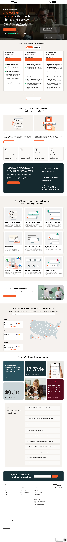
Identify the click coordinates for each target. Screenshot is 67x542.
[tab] (29, 47)
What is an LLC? (37, 494)
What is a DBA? (37, 499)
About (6, 487)
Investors (6, 492)
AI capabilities (36, 487)
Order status (22, 487)
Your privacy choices (6, 528)
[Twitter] (61, 487)
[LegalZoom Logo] (14, 2)
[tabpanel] (33, 74)
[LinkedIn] (57, 487)
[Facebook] (59, 487)
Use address (13, 326)
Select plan (13, 59)
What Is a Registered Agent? (39, 504)
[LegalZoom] (57, 485)
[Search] (50, 2)
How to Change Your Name (39, 497)
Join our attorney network (24, 492)
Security (21, 494)
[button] (51, 292)
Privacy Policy (6, 524)
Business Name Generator (39, 490)
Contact (6, 490)
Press (6, 494)
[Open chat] (64, 539)
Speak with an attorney (24, 490)
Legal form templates (38, 492)
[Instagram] (53, 487)
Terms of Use (33, 523)
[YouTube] (55, 487)
